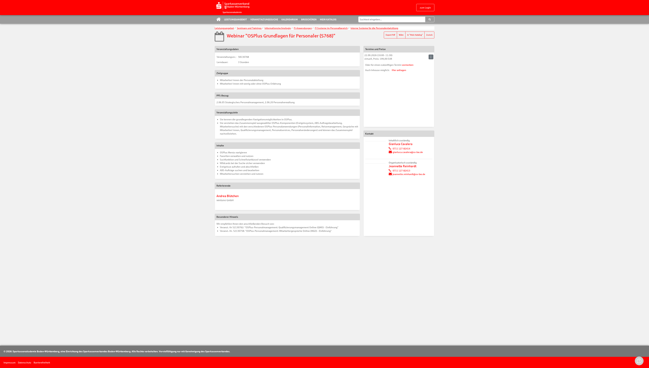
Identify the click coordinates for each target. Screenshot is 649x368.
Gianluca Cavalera (400, 144)
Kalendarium (289, 19)
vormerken (407, 64)
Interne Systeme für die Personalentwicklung (374, 28)
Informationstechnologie (278, 28)
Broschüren (309, 19)
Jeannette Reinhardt (402, 166)
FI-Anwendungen (303, 28)
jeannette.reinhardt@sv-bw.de (409, 174)
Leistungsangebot (235, 19)
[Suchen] (429, 19)
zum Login (425, 7)
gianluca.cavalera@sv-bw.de (408, 152)
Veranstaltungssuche (264, 19)
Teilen (401, 35)
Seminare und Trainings (249, 28)
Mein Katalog (328, 19)
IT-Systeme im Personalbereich (331, 28)
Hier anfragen (399, 70)
